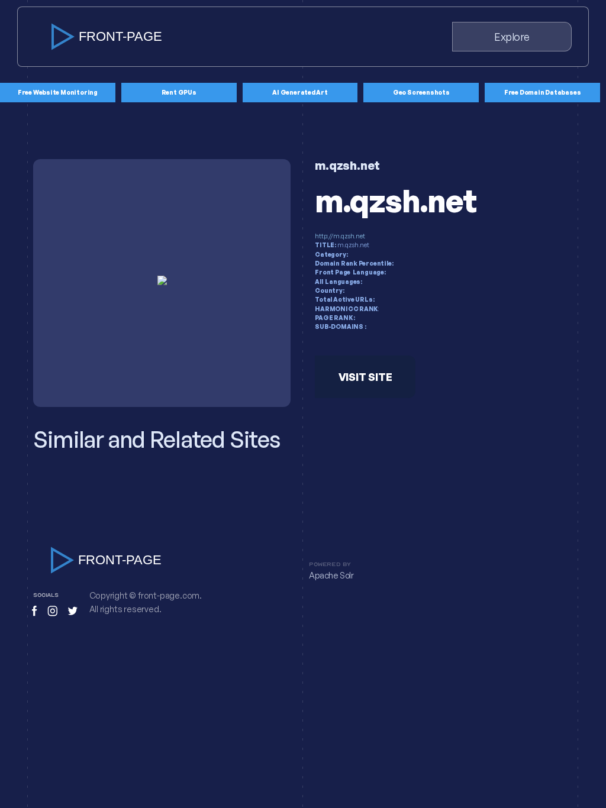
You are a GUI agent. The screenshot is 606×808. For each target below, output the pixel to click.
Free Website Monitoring (58, 92)
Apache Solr (331, 575)
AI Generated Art (300, 92)
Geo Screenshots (421, 92)
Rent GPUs (179, 92)
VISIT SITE (365, 376)
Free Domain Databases (542, 92)
